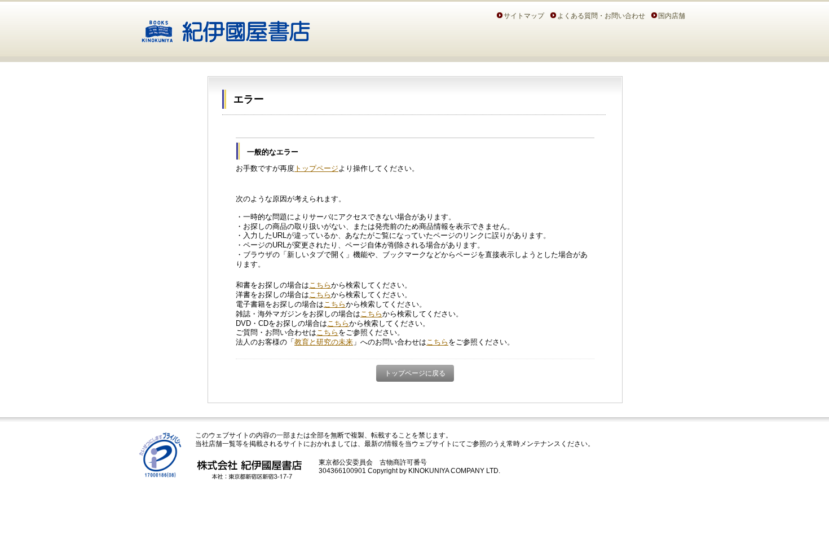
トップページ (316, 168)
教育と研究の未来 (323, 342)
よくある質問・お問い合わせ (601, 15)
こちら (320, 285)
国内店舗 (671, 15)
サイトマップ (524, 15)
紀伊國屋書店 (226, 27)
